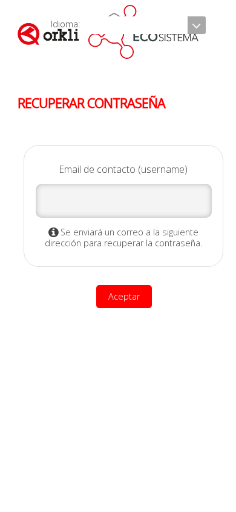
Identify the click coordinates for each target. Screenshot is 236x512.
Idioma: (66, 24)
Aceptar (124, 296)
